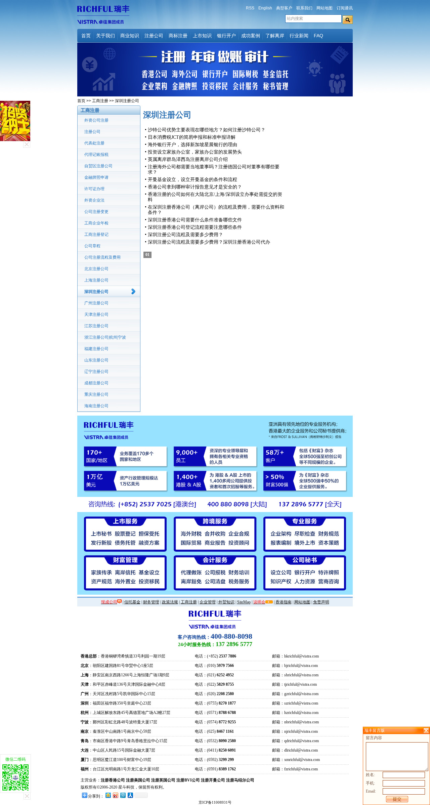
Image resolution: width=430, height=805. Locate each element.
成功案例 (250, 35)
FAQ (318, 35)
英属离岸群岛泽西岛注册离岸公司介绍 (188, 159)
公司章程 (92, 246)
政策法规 (170, 602)
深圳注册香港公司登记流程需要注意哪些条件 (195, 227)
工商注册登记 (96, 234)
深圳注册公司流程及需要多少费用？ (185, 234)
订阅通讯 (345, 8)
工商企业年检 (96, 223)
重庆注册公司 (96, 394)
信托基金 (132, 602)
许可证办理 (94, 188)
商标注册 (178, 35)
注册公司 (153, 35)
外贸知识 (226, 602)
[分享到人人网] (130, 795)
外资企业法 (94, 200)
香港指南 (283, 602)
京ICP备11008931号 (215, 802)
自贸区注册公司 (98, 166)
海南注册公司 (96, 406)
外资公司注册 (96, 120)
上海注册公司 (96, 280)
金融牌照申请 (96, 177)
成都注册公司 (96, 383)
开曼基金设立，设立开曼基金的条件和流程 (192, 179)
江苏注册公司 (96, 326)
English (265, 8)
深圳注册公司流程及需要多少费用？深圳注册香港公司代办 (209, 242)
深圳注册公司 (96, 291)
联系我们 (304, 8)
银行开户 (226, 35)
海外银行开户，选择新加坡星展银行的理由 (192, 144)
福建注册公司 (96, 348)
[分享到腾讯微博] (122, 795)
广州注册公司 (96, 303)
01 (147, 254)
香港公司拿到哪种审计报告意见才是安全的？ (195, 186)
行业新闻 (299, 35)
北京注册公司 (96, 268)
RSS (250, 8)
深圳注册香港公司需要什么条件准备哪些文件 (195, 219)
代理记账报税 (96, 154)
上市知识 (202, 35)
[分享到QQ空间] (108, 795)
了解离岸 (274, 35)
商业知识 (129, 35)
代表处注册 (94, 143)
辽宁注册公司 (96, 371)
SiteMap (244, 602)
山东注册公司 (96, 360)
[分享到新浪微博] (115, 795)
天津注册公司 (96, 314)
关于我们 (105, 35)
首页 (86, 35)
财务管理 (151, 602)
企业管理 (208, 602)
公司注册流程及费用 (102, 257)
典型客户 (284, 8)
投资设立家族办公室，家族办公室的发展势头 (195, 152)
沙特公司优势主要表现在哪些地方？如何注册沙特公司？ (206, 129)
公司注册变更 (96, 211)
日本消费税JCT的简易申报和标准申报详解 (191, 137)
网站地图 (324, 8)
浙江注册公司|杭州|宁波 (105, 337)
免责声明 (321, 602)
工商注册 (100, 100)
